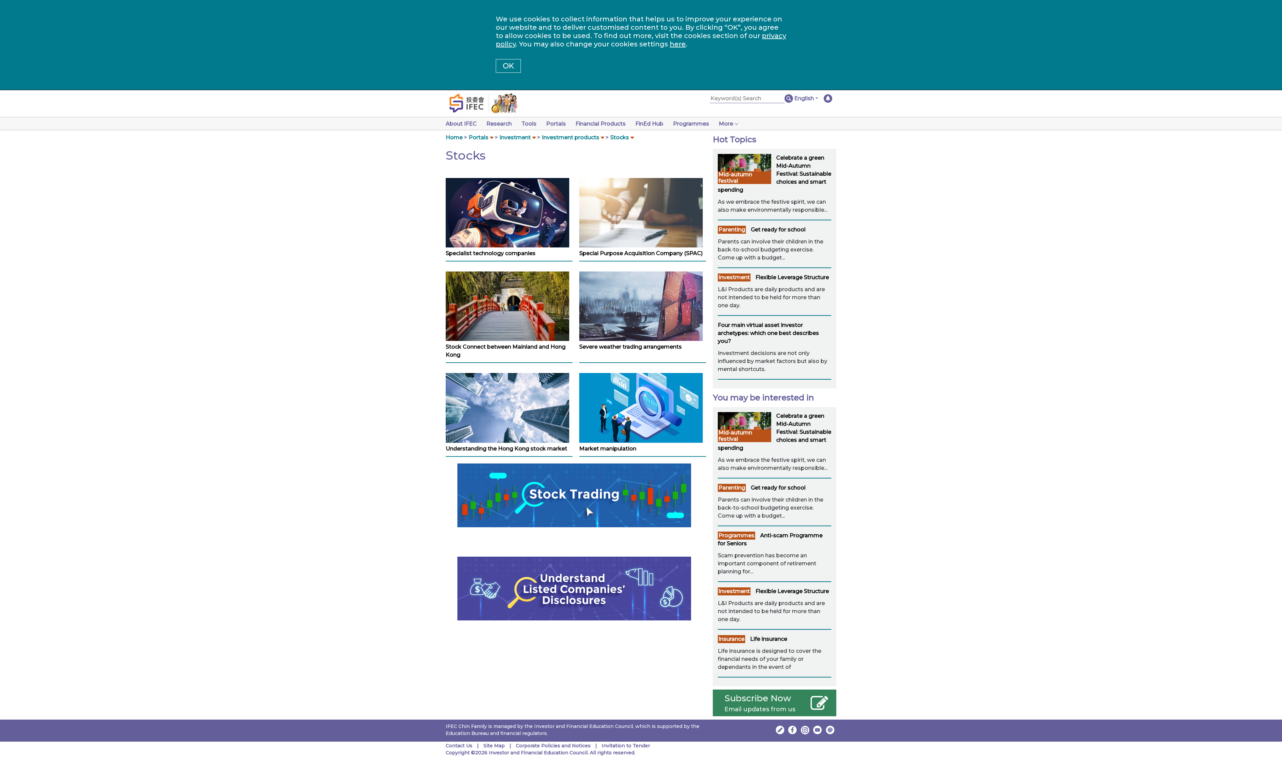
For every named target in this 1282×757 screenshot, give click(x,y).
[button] (806, 98)
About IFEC (461, 124)
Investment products (570, 137)
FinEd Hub (649, 124)
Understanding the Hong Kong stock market (506, 448)
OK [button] (508, 65)
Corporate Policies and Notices (553, 746)
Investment (515, 137)
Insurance (731, 639)
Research (499, 124)
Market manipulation (607, 448)
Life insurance (768, 639)
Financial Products (601, 124)
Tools (529, 124)
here (678, 44)
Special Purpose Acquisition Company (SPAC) (641, 253)
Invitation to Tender (626, 746)
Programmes (691, 124)
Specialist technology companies (491, 253)
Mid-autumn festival (735, 177)
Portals (556, 124)
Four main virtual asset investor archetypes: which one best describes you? (768, 333)
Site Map (494, 746)
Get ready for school (778, 229)
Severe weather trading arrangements (630, 347)
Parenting (731, 229)
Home (454, 137)
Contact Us (459, 746)
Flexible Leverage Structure (792, 277)
